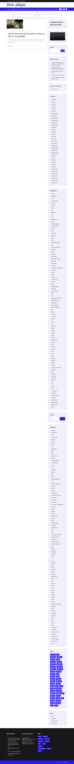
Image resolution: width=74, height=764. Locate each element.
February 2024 (54, 169)
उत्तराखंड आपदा (53, 661)
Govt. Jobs (53, 270)
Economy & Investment (55, 247)
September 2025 (54, 125)
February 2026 (54, 113)
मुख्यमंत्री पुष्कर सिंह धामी (60, 693)
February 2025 (54, 141)
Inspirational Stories (55, 300)
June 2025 (53, 132)
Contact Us (56, 9)
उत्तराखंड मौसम (53, 666)
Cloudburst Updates (55, 224)
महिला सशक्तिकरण (58, 688)
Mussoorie (53, 333)
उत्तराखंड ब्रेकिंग (59, 664)
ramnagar (53, 358)
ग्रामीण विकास (53, 674)
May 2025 (53, 134)
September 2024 (54, 152)
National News (54, 339)
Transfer (53, 386)
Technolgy (13, 1)
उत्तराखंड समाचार (59, 666)
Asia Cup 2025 (54, 200)
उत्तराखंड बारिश (53, 664)
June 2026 (53, 104)
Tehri (52, 381)
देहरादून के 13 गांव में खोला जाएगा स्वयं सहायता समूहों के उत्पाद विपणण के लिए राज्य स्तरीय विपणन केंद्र (57, 64)
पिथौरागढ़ (56, 686)
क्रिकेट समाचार (59, 671)
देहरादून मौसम (53, 681)
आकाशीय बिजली (53, 657)
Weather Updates (54, 402)
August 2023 (54, 183)
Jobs (52, 309)
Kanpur (38, 15)
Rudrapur (53, 365)
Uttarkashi (53, 397)
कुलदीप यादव (52, 671)
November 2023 (54, 176)
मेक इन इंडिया (52, 695)
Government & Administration (57, 268)
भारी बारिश (52, 688)
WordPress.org (54, 723)
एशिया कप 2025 (60, 669)
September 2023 (54, 180)
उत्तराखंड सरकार (53, 669)
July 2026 (53, 101)
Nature (52, 342)
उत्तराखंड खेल (59, 661)
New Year (53, 346)
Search (52, 47)
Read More (10, 46)
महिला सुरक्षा (52, 691)
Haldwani (53, 275)
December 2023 (54, 173)
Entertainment (54, 256)
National (53, 337)
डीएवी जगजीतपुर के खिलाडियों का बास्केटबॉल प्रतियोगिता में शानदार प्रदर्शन (58, 68)
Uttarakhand (13, 9)
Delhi (52, 238)
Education (47, 9)
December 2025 (54, 118)
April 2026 (53, 108)
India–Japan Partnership (56, 298)
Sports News (53, 374)
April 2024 (53, 164)
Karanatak (53, 314)
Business (21, 9)
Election (53, 251)
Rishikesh (53, 360)
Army (52, 198)
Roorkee (53, 363)
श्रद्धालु (62, 698)
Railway (52, 356)
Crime (18, 9)
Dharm (52, 240)
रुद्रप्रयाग (57, 698)
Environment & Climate (55, 258)
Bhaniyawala (53, 212)
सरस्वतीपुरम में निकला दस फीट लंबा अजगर (57, 72)
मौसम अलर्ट (58, 695)
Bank (52, 210)
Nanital (52, 335)
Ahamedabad (54, 196)
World (52, 407)
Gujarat (52, 272)
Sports (25, 9)
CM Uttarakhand (54, 226)
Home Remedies (54, 291)
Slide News (53, 370)
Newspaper (9, 1)
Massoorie (53, 326)
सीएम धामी (52, 703)
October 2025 (54, 122)
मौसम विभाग (52, 698)
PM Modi (53, 349)
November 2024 (54, 148)
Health (20, 1)
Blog (52, 217)
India (52, 295)
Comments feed (54, 721)
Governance (53, 265)
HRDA (52, 293)
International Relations (55, 307)
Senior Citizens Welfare (56, 367)
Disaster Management (55, 242)
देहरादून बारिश (58, 678)
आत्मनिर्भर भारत (59, 657)
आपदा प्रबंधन (52, 659)
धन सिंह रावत (52, 683)
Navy (52, 344)
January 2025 (54, 143)
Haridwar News (54, 279)
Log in (52, 716)
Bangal (52, 207)
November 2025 (54, 120)
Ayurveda (53, 205)
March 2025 (53, 139)
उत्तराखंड (58, 659)
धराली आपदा (58, 683)
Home (8, 9)
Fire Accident (54, 263)
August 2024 (54, 155)
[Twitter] (63, 1)
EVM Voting (53, 261)
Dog (52, 245)
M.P (52, 323)
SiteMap (65, 762)
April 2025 (53, 136)
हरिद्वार (52, 705)
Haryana (53, 282)
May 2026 (53, 106)
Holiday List (53, 289)
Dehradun (53, 235)
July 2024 (53, 157)
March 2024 (53, 166)
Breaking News (54, 219)
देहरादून (58, 676)
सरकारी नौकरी (58, 700)
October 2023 (54, 178)
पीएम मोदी (61, 686)
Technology (53, 379)
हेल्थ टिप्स (56, 705)
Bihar (52, 214)
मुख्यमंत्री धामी (53, 693)
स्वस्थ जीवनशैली (58, 703)
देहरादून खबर (52, 678)
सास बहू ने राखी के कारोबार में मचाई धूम (57, 75)
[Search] (62, 418)
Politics (51, 9)
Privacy (58, 762)
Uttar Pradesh (54, 390)
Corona (52, 228)
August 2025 (54, 127)
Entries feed (53, 718)
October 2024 (54, 150)
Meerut (52, 330)
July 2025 (53, 129)
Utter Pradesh (54, 400)
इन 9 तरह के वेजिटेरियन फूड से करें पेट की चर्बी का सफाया (57, 78)
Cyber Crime (53, 233)
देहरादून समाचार (59, 681)
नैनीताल (52, 686)
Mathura (53, 328)
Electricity (53, 254)
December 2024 (54, 145)
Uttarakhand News (55, 395)
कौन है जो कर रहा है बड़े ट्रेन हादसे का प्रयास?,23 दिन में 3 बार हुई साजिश (26, 35)
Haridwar (53, 277)
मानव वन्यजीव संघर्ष (58, 691)
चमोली (58, 674)
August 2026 (54, 99)
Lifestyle (23, 1)
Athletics (53, 203)
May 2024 (53, 162)
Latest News (53, 316)
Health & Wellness (54, 286)
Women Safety (54, 404)
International (53, 302)
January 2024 (54, 171)
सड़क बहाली (52, 700)
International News (55, 305)
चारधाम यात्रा (52, 676)
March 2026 (53, 111)
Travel (17, 1)
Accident (53, 194)
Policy (62, 762)
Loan (52, 321)
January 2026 (54, 115)
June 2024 (53, 159)
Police (52, 351)
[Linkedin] (65, 1)
